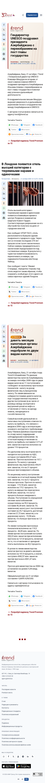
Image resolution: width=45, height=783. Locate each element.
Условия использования (10, 735)
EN (18, 779)
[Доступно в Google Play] (23, 766)
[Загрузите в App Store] (8, 766)
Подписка (5, 723)
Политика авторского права (12, 741)
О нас (4, 701)
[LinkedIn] (28, 757)
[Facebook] (8, 757)
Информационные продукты (12, 726)
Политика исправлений (10, 714)
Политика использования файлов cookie (16, 745)
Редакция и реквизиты (10, 704)
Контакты (5, 708)
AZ (22, 779)
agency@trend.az (7, 678)
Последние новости (9, 689)
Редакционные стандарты (11, 711)
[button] (4, 25)
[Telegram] (23, 757)
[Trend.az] (8, 15)
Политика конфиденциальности (13, 738)
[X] (13, 757)
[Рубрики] (41, 15)
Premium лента (7, 693)
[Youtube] (18, 757)
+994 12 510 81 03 (7, 676)
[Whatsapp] (4, 757)
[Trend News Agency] (8, 658)
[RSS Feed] (33, 757)
